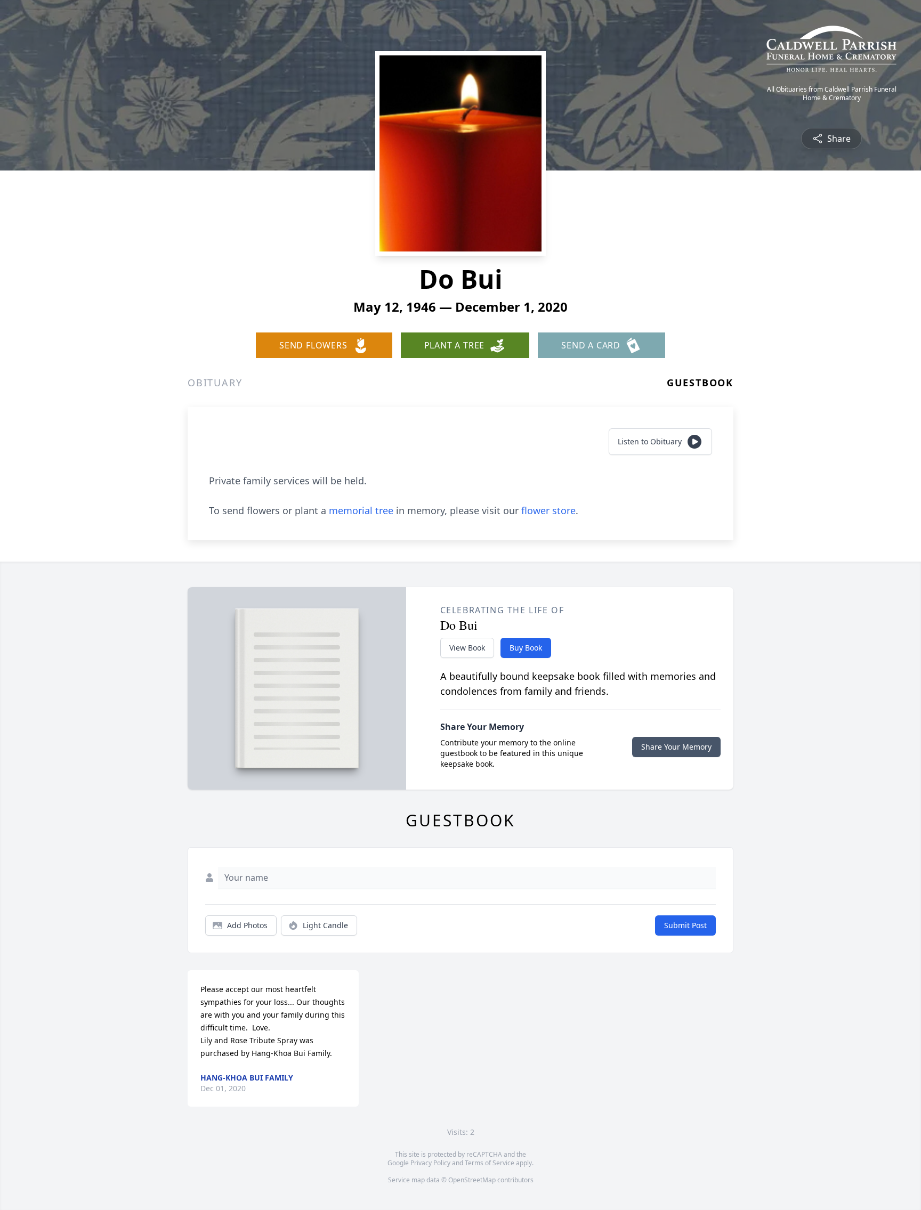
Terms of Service (489, 1162)
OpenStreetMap (472, 1179)
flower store (548, 510)
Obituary (215, 382)
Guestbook (700, 382)
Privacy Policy (430, 1162)
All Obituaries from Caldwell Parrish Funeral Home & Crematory (831, 93)
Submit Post (685, 925)
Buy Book (526, 648)
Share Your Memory (676, 747)
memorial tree (361, 510)
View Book (467, 648)
